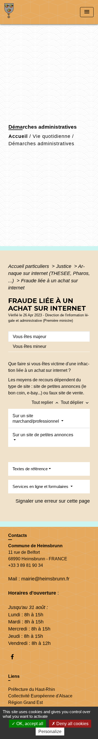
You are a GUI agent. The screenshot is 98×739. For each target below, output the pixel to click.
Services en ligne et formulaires (41, 486)
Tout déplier (75, 402)
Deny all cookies (71, 723)
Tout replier (46, 402)
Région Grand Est (25, 702)
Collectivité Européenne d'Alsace (40, 696)
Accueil (18, 136)
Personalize (50, 731)
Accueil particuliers (29, 266)
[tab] (49, 336)
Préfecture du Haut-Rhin (31, 689)
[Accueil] (24, 12)
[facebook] (15, 657)
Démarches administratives (41, 143)
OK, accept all (29, 723)
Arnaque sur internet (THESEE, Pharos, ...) (49, 273)
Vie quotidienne (52, 136)
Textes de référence (30, 468)
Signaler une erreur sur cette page (53, 501)
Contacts (17, 535)
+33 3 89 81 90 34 (25, 565)
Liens (14, 676)
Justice (64, 266)
